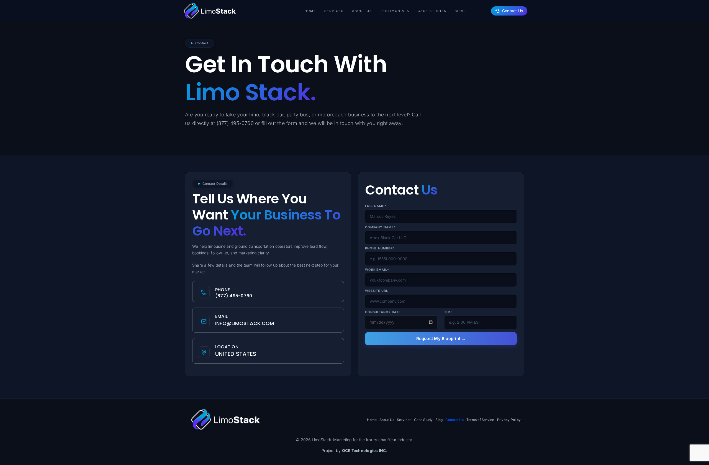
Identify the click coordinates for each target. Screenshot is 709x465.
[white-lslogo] (209, 3)
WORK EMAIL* (377, 270)
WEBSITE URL (376, 291)
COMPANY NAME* (380, 227)
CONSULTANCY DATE (383, 312)
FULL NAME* (375, 206)
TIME (448, 312)
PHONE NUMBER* (379, 248)
